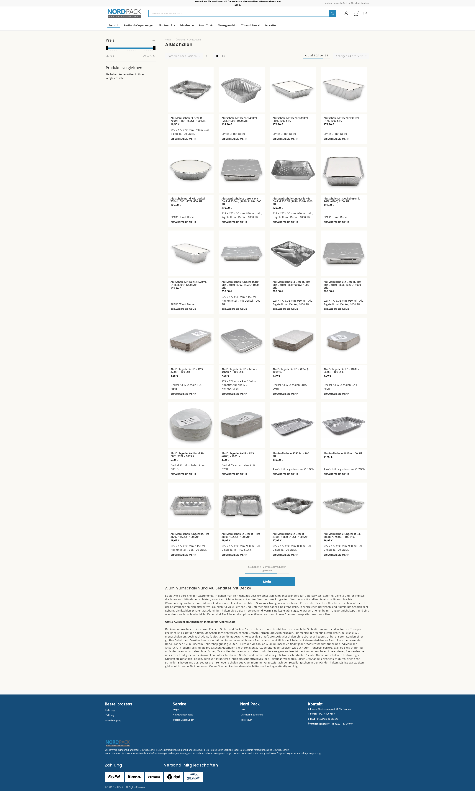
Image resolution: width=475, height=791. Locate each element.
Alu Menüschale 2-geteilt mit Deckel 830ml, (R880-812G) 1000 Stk (241, 201)
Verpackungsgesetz (183, 714)
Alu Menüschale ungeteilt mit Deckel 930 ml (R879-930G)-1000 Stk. (292, 201)
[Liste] (223, 56)
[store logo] (124, 13)
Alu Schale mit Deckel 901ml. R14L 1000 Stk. (342, 119)
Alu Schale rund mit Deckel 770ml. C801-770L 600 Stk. (188, 200)
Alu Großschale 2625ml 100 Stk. (343, 453)
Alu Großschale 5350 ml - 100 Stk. (291, 455)
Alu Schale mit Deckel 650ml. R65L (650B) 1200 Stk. (342, 200)
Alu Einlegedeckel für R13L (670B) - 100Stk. (238, 455)
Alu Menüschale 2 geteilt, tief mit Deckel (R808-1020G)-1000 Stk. (342, 284)
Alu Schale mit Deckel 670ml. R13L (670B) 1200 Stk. (189, 283)
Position (192, 56)
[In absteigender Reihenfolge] (206, 56)
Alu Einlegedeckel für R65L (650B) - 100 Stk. (187, 370)
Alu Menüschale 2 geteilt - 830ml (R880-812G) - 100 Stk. (290, 535)
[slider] (107, 48)
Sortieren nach (177, 56)
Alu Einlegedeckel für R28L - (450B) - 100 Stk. (341, 370)
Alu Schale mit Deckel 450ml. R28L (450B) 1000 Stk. (240, 119)
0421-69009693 (327, 713)
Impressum (246, 720)
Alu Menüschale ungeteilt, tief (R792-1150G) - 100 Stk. (190, 535)
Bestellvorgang (113, 720)
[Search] (332, 13)
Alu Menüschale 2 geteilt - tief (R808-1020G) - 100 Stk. (241, 535)
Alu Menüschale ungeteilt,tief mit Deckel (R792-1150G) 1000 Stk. (240, 284)
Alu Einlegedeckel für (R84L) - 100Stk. (291, 370)
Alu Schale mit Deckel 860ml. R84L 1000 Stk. (291, 119)
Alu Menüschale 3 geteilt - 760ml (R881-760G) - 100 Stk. (188, 119)
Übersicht (180, 39)
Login (176, 709)
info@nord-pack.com (327, 719)
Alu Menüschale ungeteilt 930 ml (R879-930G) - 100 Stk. (342, 535)
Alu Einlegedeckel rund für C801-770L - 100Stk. (188, 455)
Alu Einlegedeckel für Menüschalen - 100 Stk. (239, 370)
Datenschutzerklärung (252, 714)
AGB (243, 709)
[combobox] (242, 13)
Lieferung (110, 710)
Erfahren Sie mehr (183, 138)
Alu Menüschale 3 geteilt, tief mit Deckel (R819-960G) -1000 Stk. (291, 284)
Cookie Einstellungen (183, 720)
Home (168, 39)
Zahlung (109, 715)
